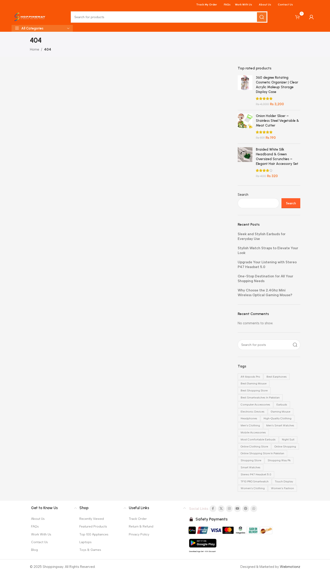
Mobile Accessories (253, 432)
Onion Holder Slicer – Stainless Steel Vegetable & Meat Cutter (277, 120)
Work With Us (41, 534)
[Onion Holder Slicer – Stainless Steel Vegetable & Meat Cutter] (245, 127)
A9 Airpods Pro (250, 376)
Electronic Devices (252, 411)
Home (34, 49)
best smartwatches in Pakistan (260, 397)
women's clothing (253, 488)
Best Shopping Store (254, 390)
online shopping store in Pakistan (262, 453)
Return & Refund (141, 526)
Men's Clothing (250, 425)
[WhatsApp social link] (253, 508)
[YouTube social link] (237, 508)
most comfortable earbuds (258, 439)
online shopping (285, 446)
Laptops (85, 542)
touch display (284, 481)
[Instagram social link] (229, 508)
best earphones (276, 376)
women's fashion (282, 488)
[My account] (311, 17)
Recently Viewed (91, 519)
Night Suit (288, 439)
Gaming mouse (280, 411)
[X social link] (221, 508)
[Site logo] (30, 17)
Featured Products (93, 526)
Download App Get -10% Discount (202, 551)
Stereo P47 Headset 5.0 (256, 474)
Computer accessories (255, 404)
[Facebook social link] (213, 508)
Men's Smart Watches (280, 425)
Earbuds (281, 404)
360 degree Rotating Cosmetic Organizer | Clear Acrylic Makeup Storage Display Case (277, 85)
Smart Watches (250, 467)
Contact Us (39, 542)
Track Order (138, 519)
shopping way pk (279, 460)
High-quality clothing (277, 418)
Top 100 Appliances (93, 534)
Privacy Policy (139, 534)
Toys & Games (90, 550)
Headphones (249, 418)
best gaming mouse (253, 383)
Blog (34, 550)
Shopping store (251, 460)
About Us (38, 519)
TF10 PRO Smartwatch (255, 481)
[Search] (261, 17)
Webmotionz (290, 567)
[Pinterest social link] (245, 508)
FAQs (35, 526)
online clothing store (254, 446)
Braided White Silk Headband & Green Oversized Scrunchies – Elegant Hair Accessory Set (277, 156)
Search (243, 195)
